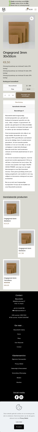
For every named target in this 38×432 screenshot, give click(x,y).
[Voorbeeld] (17, 208)
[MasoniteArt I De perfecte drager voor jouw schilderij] (3, 9)
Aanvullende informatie (19, 106)
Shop (19, 338)
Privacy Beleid (19, 364)
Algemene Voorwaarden (19, 359)
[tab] (19, 102)
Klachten (19, 382)
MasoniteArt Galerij (19, 330)
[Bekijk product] (17, 205)
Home (19, 334)
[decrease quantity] (5, 95)
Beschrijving (19, 102)
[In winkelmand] (17, 203)
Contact (19, 347)
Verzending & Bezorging (19, 373)
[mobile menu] (35, 9)
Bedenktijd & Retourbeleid (19, 368)
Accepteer (19, 427)
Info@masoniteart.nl (20, 310)
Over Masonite (19, 342)
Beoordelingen (19, 110)
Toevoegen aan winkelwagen (25, 95)
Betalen (19, 377)
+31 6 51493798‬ (19, 308)
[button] (32, 18)
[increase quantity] (13, 95)
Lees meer (19, 422)
